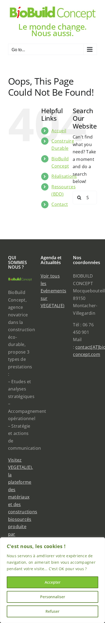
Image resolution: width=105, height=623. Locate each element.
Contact (59, 204)
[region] (52, 580)
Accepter (53, 582)
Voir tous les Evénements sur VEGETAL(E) (53, 291)
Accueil (58, 131)
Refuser (53, 611)
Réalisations (64, 176)
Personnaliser (52, 596)
